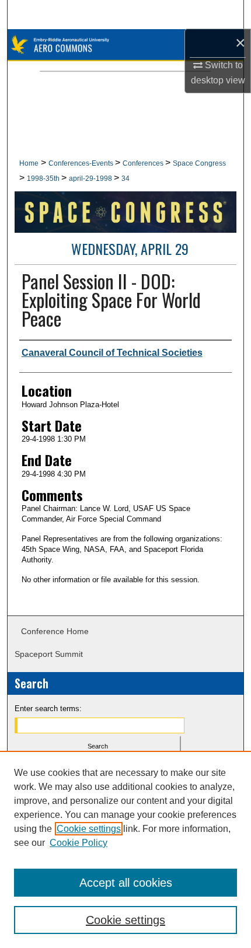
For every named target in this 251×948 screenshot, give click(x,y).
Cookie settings (89, 829)
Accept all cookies (125, 882)
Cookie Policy (78, 843)
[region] (125, 849)
